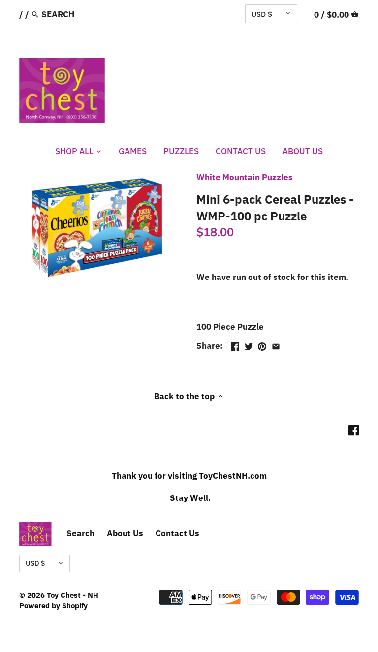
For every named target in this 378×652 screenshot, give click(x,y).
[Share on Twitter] (249, 345)
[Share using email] (276, 345)
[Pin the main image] (262, 345)
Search (80, 533)
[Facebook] (353, 430)
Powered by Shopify (53, 605)
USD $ (262, 14)
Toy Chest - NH (72, 595)
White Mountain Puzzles (244, 177)
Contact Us (177, 533)
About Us (125, 533)
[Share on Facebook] (235, 345)
